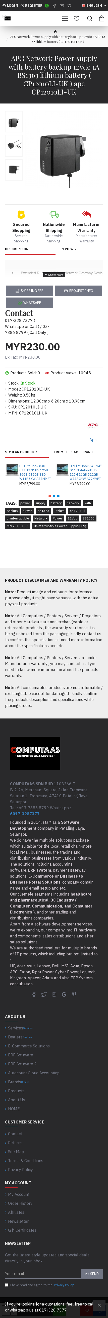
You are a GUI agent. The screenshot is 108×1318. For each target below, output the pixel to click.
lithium (60, 511)
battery (56, 503)
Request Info (81, 291)
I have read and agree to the (42, 1285)
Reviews (68, 249)
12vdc (27, 511)
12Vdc (72, 518)
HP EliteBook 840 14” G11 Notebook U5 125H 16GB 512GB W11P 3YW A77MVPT (86, 472)
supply (40, 503)
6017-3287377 (24, 813)
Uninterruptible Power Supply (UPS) (60, 526)
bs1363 (43, 511)
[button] (49, 496)
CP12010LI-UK (18, 526)
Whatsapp (32, 303)
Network (40, 518)
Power (57, 518)
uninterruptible (18, 518)
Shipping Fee (32, 291)
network (73, 503)
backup (12, 511)
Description (16, 249)
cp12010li (77, 511)
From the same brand (73, 452)
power (25, 503)
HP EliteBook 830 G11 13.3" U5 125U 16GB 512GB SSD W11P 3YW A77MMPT (35, 472)
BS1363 (89, 518)
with (88, 503)
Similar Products (21, 452)
